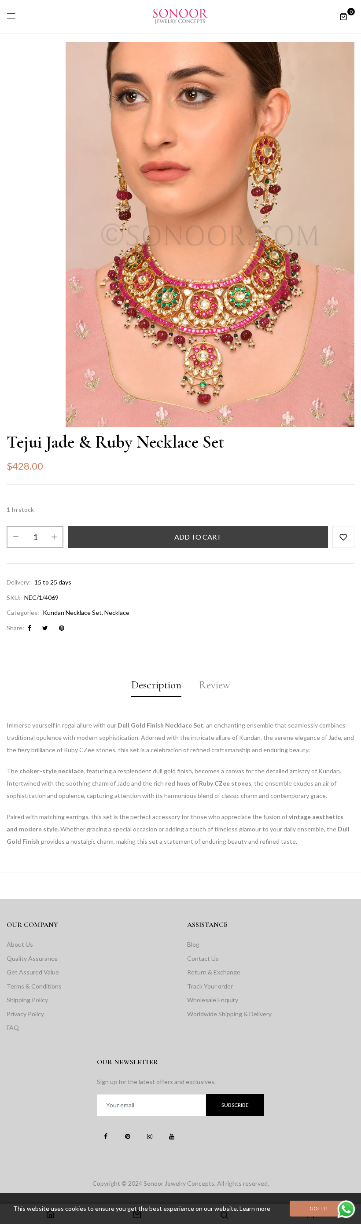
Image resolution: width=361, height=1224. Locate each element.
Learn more (254, 1208)
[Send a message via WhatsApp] (346, 1209)
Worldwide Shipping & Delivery (229, 1014)
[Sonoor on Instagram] (149, 1136)
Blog (193, 944)
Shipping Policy (27, 999)
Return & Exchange (213, 972)
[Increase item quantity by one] (54, 537)
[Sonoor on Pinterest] (127, 1136)
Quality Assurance (32, 958)
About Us (20, 944)
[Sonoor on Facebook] (105, 1136)
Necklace (116, 612)
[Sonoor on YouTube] (171, 1136)
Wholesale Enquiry (212, 999)
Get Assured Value (33, 972)
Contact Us (203, 958)
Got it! (318, 1208)
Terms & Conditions (34, 986)
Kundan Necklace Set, (73, 612)
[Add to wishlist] (343, 537)
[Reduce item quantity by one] (15, 537)
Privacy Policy (25, 1014)
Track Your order (210, 986)
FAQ (13, 1027)
